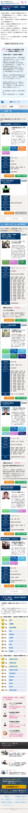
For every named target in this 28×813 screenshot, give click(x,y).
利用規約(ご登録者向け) (21, 802)
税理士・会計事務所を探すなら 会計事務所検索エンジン (10, 2)
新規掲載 (13, 790)
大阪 (10, 631)
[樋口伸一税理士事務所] (6, 189)
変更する (22, 106)
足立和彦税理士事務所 (7, 403)
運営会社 (7, 796)
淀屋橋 (11, 651)
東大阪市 (11, 676)
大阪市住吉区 (13, 690)
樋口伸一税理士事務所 (7, 181)
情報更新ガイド (23, 790)
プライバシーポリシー (20, 799)
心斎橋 (11, 637)
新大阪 (11, 648)
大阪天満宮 (12, 627)
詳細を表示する (9, 175)
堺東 (10, 644)
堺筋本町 (11, 634)
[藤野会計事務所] (6, 545)
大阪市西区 (12, 673)
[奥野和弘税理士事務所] (6, 495)
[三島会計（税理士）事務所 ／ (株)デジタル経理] (6, 244)
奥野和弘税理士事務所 (7, 487)
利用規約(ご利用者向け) (7, 802)
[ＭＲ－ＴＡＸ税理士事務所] (6, 333)
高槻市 (11, 680)
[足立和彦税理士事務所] (6, 411)
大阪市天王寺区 (13, 670)
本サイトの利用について (7, 799)
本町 (10, 620)
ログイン (4, 790)
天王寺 (11, 641)
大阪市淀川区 (13, 666)
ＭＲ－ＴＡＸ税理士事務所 (8, 325)
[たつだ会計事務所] (6, 130)
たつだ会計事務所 (6, 124)
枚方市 (11, 686)
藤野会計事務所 (5, 539)
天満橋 (11, 624)
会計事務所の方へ (14, 787)
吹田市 (11, 683)
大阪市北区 (12, 663)
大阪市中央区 (13, 659)
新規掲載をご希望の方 (20, 796)
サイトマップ (7, 805)
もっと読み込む (14, 218)
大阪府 (2, 115)
